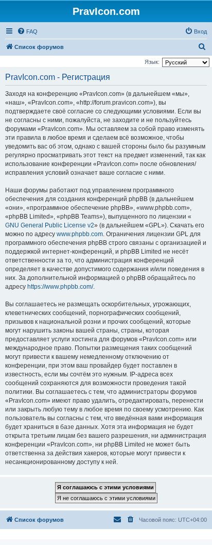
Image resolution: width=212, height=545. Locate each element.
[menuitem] (27, 31)
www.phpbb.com (80, 234)
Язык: (152, 62)
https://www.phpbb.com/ (60, 286)
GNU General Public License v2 (49, 225)
